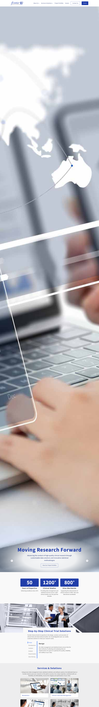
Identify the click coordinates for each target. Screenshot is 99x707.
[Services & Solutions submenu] (52, 3)
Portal (85, 3)
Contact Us (75, 3)
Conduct (30, 648)
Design (30, 642)
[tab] (32, 642)
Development (32, 645)
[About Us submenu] (39, 3)
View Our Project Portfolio (49, 565)
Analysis (30, 651)
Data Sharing (31, 657)
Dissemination (32, 654)
